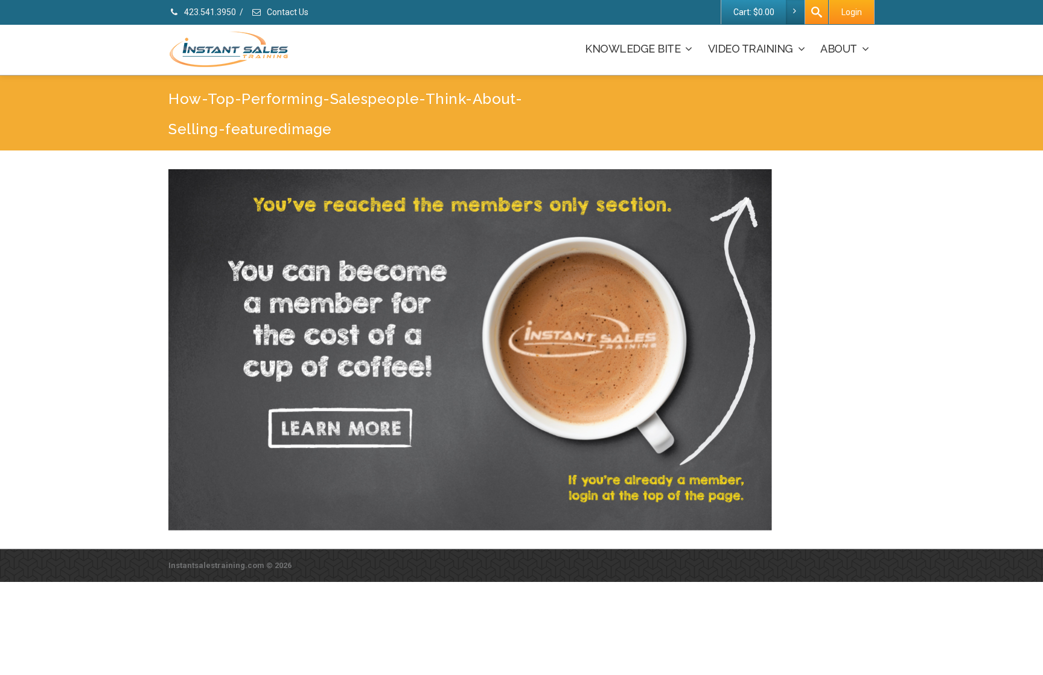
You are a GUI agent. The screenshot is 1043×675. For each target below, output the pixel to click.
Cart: (753, 12)
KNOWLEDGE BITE (632, 48)
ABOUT (838, 48)
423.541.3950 (209, 12)
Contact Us (286, 12)
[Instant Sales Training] (470, 349)
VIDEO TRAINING (750, 48)
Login (851, 12)
